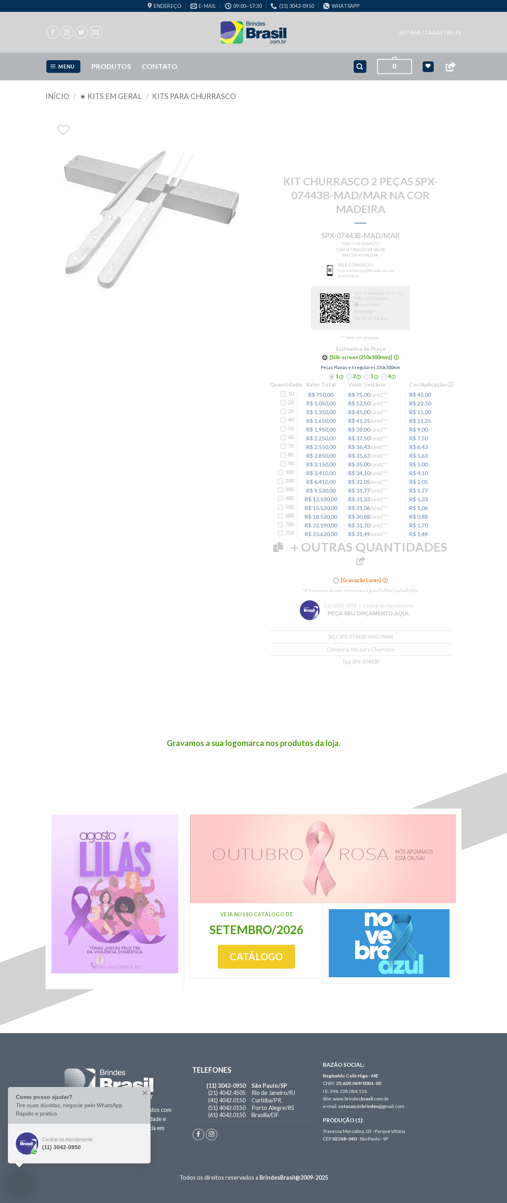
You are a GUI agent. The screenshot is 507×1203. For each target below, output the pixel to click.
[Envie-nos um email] (95, 32)
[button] (430, 32)
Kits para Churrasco (194, 96)
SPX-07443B (365, 662)
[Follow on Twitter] (81, 32)
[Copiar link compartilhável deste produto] (360, 560)
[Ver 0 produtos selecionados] (428, 66)
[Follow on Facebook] (52, 32)
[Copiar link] (450, 66)
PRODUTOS (111, 66)
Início (57, 96)
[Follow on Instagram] (67, 32)
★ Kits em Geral (111, 96)
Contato (159, 66)
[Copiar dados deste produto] (278, 547)
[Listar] (63, 130)
